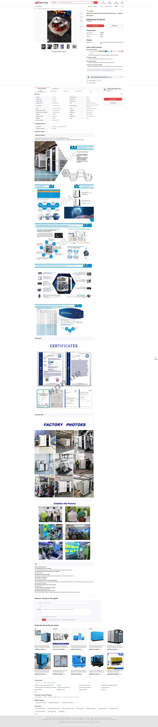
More (36, 713)
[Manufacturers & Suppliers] (41, 2)
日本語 (92, 719)
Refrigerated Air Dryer (61, 689)
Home (36, 8)
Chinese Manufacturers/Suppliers (64, 718)
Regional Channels (93, 718)
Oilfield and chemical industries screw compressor (44, 685)
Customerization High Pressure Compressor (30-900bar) (45, 687)
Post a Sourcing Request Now (68, 619)
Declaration (92, 722)
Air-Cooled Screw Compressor (67, 702)
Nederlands (81, 719)
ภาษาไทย (99, 719)
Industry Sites (87, 718)
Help (101, 6)
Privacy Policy (97, 722)
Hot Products (49, 718)
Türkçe (103, 719)
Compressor (53, 8)
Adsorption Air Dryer (83, 689)
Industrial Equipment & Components (44, 8)
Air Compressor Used (52, 711)
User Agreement (86, 722)
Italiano (73, 719)
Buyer (95, 6)
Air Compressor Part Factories (53, 708)
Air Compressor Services (113, 708)
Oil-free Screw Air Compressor (84, 685)
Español (54, 719)
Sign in (122, 3)
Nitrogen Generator (38, 689)
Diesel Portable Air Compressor (85, 687)
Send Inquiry (95, 25)
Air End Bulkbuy (61, 711)
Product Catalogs (52, 682)
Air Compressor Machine (90, 708)
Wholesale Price (80, 718)
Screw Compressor (60, 8)
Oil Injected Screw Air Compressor (63, 687)
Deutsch (76, 719)
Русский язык (68, 719)
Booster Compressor (105, 687)
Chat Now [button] (115, 25)
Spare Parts (103, 689)
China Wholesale (74, 718)
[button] (97, 91)
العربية (86, 719)
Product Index (100, 718)
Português (58, 719)
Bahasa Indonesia (113, 719)
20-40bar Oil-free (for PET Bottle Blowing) (109, 685)
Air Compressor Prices (102, 708)
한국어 (89, 719)
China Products (54, 718)
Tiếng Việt (107, 719)
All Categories (38, 6)
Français (62, 719)
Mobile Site (106, 718)
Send (44, 619)
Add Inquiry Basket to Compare (59, 51)
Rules (123, 6)
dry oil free (59, 685)
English (50, 719)
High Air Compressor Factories (68, 708)
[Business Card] (121, 94)
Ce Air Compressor (79, 708)
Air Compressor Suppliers (40, 711)
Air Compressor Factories (40, 708)
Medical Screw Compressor (54, 702)
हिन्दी (95, 719)
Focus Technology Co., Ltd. (70, 722)
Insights (110, 718)
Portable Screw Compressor (41, 702)
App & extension (108, 6)
